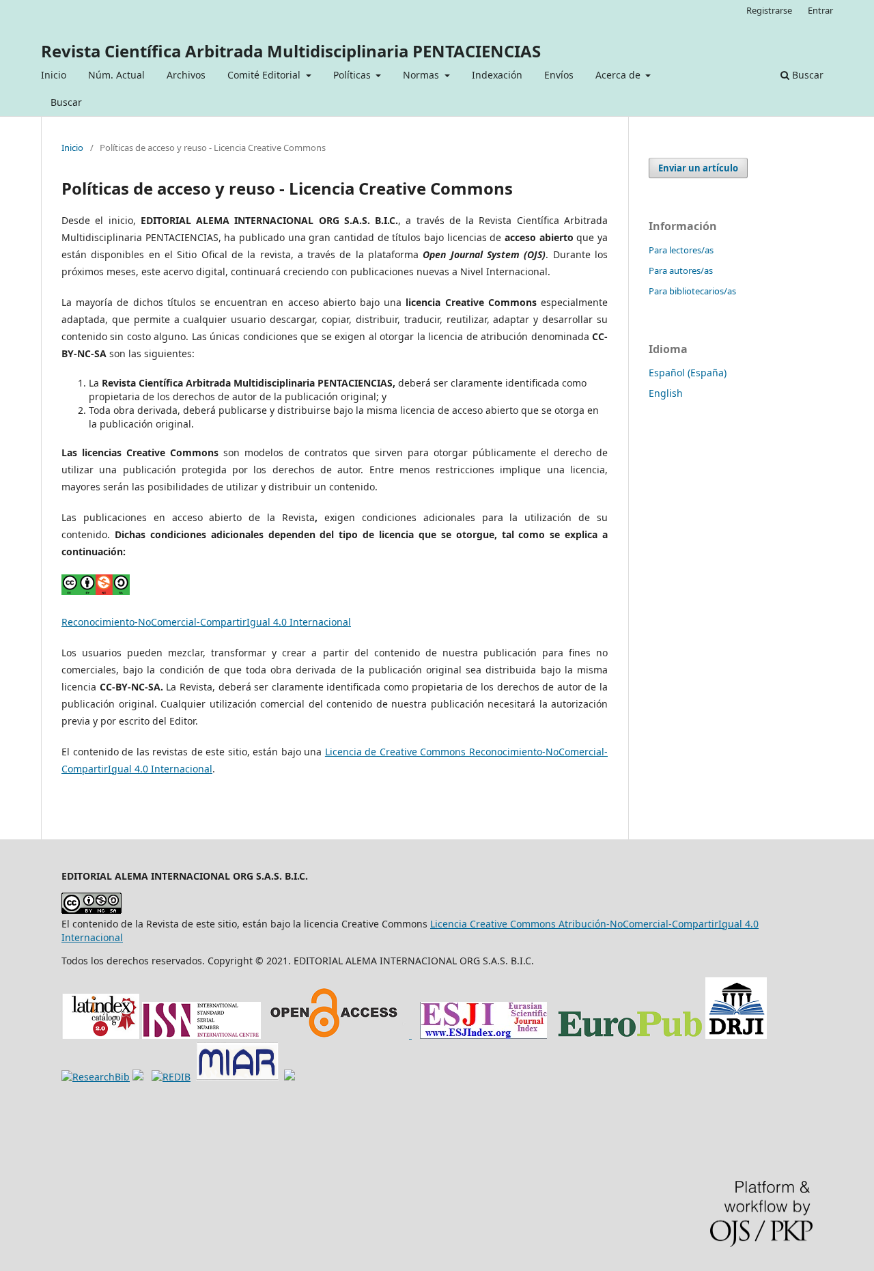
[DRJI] (736, 1035)
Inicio (53, 74)
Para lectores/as (681, 250)
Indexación (497, 74)
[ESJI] (483, 1035)
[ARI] (95, 1076)
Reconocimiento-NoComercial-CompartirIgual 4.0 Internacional (206, 621)
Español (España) (688, 372)
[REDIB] (171, 1076)
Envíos (559, 74)
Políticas (353, 74)
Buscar (66, 102)
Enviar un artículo (698, 168)
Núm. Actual (116, 74)
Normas (422, 74)
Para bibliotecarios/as (692, 291)
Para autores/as (681, 270)
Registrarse (769, 10)
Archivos (186, 74)
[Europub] (629, 1035)
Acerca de (619, 74)
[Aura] (137, 1076)
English (666, 393)
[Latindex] (100, 1035)
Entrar (820, 10)
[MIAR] (237, 1076)
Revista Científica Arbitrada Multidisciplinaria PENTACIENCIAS (291, 51)
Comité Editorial (265, 74)
